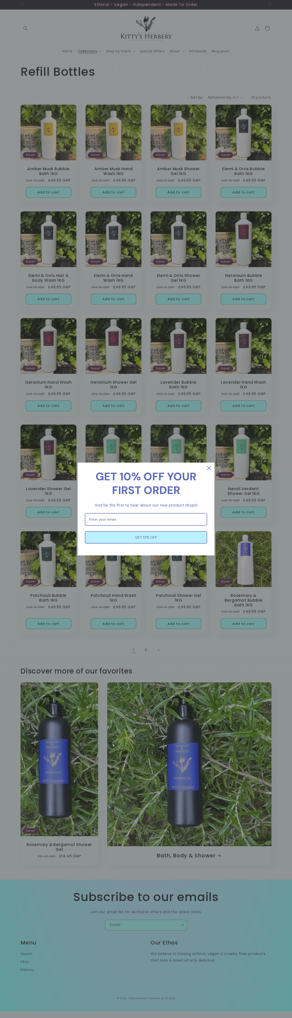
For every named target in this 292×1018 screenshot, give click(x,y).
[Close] (208, 468)
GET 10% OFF (146, 537)
